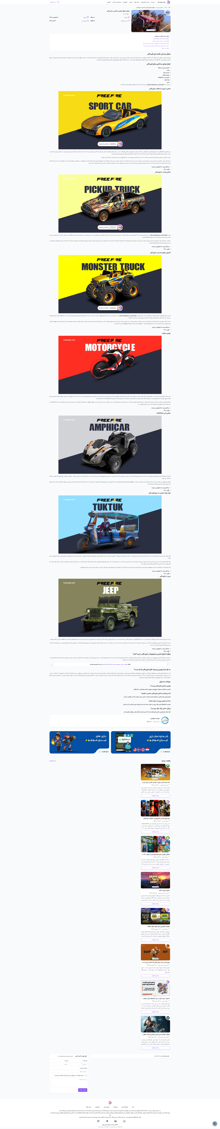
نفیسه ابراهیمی (155, 718)
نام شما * (85, 1061)
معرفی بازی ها (159, 7)
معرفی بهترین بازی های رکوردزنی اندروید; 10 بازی (155, 854)
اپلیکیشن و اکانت (116, 2)
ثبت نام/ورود (53, 2)
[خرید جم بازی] (79, 742)
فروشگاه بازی (125, 1107)
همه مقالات (52, 761)
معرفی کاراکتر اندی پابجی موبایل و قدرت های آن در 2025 (155, 1034)
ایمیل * (66, 1061)
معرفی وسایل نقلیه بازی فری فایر (161, 38)
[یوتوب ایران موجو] (124, 1121)
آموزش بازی (106, 1107)
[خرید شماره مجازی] (141, 742)
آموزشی (109, 2)
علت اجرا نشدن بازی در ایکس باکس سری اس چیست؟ (155, 782)
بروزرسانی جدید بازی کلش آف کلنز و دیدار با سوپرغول (155, 962)
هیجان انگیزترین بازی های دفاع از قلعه (159, 926)
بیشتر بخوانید (155, 796)
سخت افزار (136, 2)
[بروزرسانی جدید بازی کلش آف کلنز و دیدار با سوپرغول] (155, 952)
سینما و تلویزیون (145, 2)
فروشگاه (115, 1107)
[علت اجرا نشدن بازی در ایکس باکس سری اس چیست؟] (155, 772)
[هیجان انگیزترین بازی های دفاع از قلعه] (155, 916)
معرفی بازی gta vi (164, 890)
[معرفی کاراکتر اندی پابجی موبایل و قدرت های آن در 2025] (155, 1024)
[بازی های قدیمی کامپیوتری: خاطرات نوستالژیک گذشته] (155, 808)
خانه (170, 7)
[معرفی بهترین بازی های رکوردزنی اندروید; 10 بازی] (155, 844)
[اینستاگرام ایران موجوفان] (98, 1121)
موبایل (131, 2)
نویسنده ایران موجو (163, 893)
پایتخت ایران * (83, 1068)
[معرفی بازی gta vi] (155, 880)
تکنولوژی (125, 2)
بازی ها (153, 2)
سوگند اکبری (165, 821)
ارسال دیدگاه (82, 1090)
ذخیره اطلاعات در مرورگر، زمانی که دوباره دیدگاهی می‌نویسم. (69, 1075)
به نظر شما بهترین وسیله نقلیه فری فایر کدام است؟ (156, 46)
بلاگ (166, 7)
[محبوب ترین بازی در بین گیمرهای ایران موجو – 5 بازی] (155, 988)
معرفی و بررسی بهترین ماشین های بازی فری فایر (116, 664)
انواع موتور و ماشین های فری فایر (160, 41)
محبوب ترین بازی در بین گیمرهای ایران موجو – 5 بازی (155, 998)
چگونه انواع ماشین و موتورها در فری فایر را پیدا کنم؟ (156, 43)
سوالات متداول (165, 48)
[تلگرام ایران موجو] (107, 1121)
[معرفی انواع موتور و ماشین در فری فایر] (151, 21)
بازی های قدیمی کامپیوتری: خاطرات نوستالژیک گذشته (155, 818)
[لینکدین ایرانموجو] (115, 1121)
